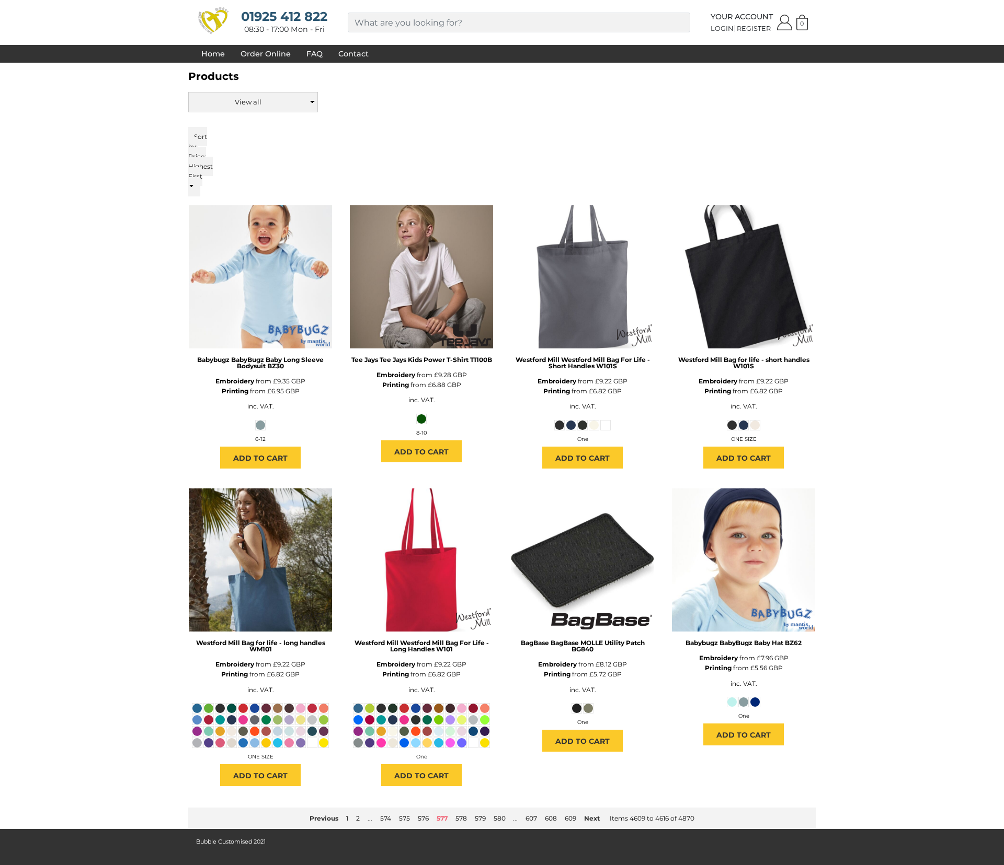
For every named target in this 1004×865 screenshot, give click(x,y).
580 (500, 818)
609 (570, 818)
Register (754, 28)
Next (592, 818)
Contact (353, 54)
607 (531, 818)
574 (385, 818)
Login (722, 28)
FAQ (314, 54)
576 (423, 818)
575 (404, 818)
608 (551, 818)
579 (480, 818)
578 (461, 818)
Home (213, 54)
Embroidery (234, 381)
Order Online (266, 54)
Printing (235, 391)
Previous (324, 818)
